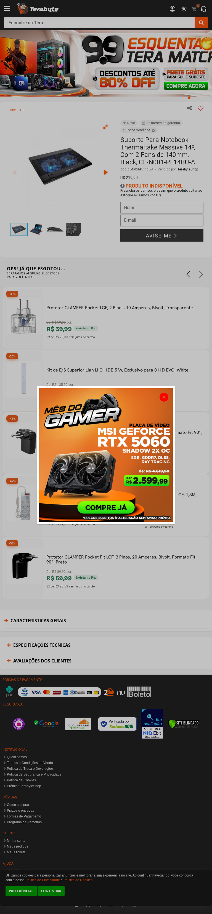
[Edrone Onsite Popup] (106, 457)
